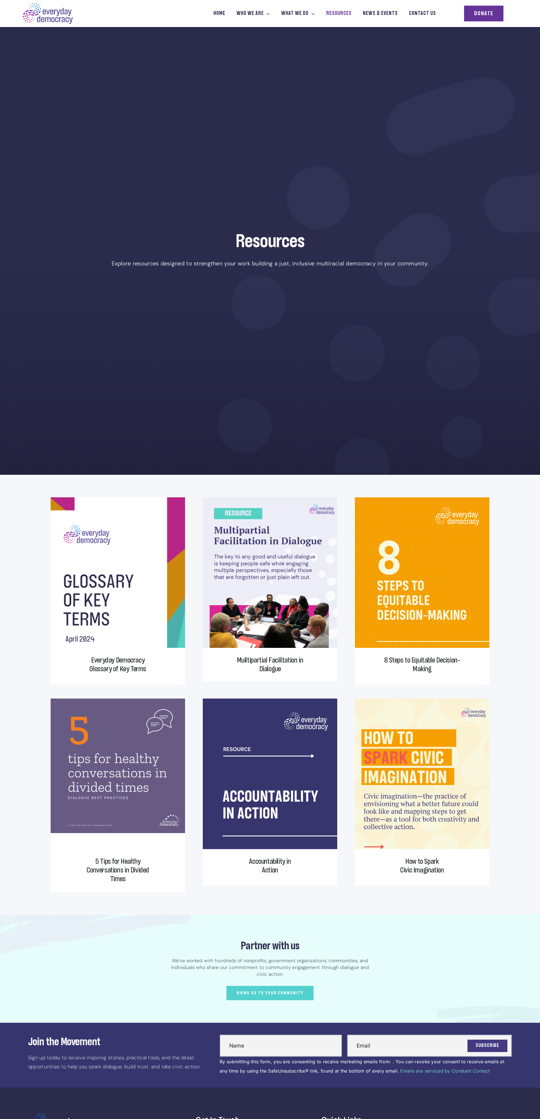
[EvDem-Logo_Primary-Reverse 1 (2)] (53, 1115)
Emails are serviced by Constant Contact (445, 1071)
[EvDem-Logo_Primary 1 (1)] (47, 5)
